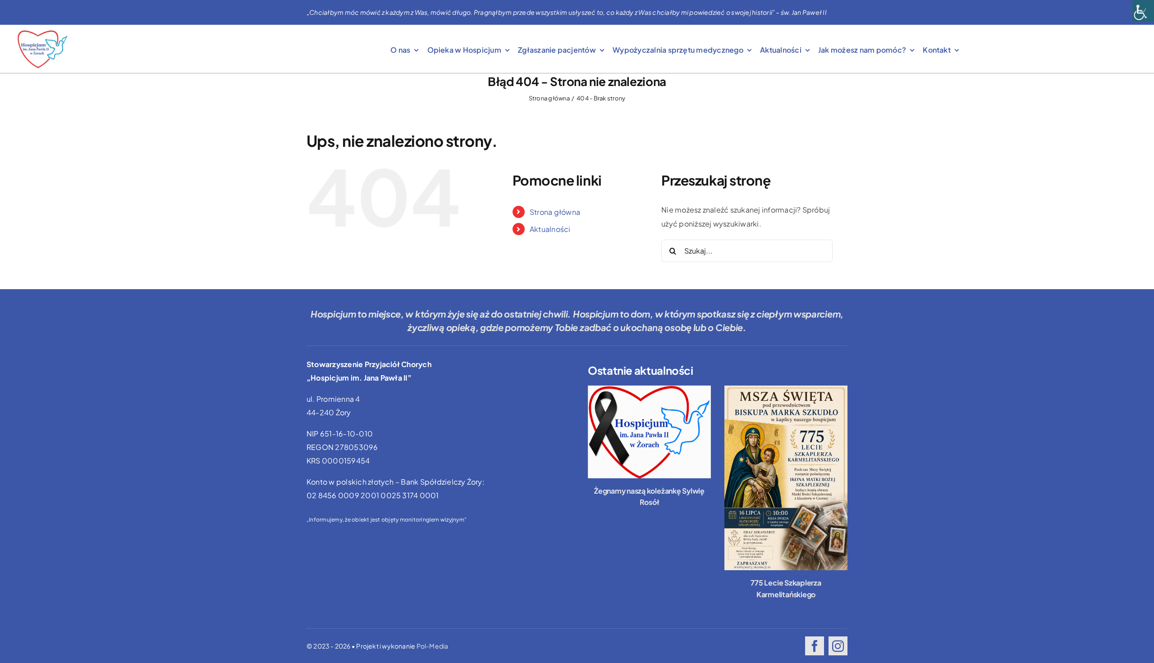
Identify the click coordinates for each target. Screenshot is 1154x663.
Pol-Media (433, 646)
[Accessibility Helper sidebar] (1143, 11)
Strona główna (555, 212)
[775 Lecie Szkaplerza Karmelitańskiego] (785, 478)
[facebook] (814, 645)
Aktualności (550, 229)
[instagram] (838, 645)
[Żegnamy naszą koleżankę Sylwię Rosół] (649, 432)
